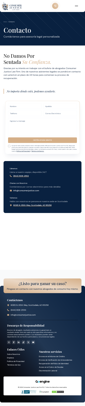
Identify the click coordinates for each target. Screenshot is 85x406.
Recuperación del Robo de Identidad (54, 363)
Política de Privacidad (23, 151)
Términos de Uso (14, 365)
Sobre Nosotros (13, 354)
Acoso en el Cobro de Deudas (51, 367)
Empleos (10, 358)
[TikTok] (23, 342)
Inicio (5, 22)
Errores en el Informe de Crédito (52, 356)
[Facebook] (13, 342)
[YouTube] (33, 342)
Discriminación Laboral (48, 370)
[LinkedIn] (18, 342)
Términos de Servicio (37, 151)
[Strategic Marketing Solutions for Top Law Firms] (42, 381)
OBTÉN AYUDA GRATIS (42, 140)
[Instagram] (9, 342)
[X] (28, 342)
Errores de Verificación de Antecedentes (55, 360)
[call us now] (55, 6)
